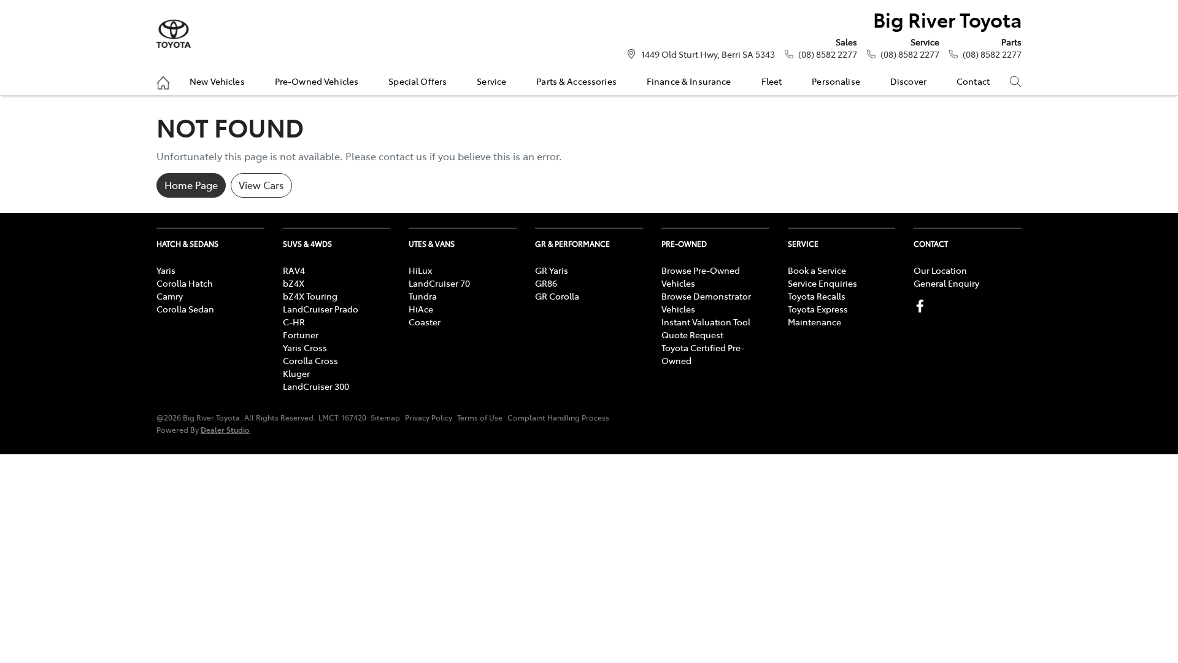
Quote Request (692, 334)
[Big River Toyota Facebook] (922, 306)
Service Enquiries (822, 283)
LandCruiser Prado (320, 309)
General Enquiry (946, 283)
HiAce (421, 309)
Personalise (836, 81)
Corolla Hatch (184, 283)
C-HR (294, 322)
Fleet (771, 81)
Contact (973, 81)
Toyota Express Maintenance (818, 315)
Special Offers (417, 81)
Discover (908, 81)
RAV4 (294, 270)
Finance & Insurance (689, 81)
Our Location (940, 270)
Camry (169, 296)
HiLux (420, 270)
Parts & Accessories (576, 81)
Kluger (296, 373)
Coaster (425, 322)
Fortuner (300, 334)
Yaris (165, 270)
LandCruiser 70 (439, 283)
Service (491, 81)
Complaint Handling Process (558, 417)
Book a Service (817, 270)
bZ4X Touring (310, 296)
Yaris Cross (305, 347)
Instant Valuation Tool (705, 322)
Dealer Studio (225, 429)
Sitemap (385, 417)
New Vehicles (217, 81)
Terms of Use (479, 417)
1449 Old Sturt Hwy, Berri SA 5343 (708, 54)
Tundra (423, 296)
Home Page (191, 185)
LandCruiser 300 (316, 386)
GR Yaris (551, 270)
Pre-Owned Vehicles (317, 81)
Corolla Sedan (185, 309)
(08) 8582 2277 (827, 54)
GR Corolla (557, 296)
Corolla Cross (310, 360)
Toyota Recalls (816, 296)
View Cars (261, 185)
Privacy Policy (428, 417)
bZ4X (293, 283)
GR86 (546, 283)
